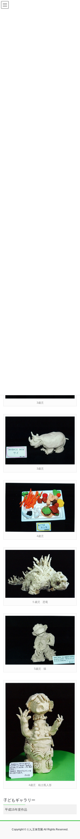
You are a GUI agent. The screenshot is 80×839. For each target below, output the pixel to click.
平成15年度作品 (16, 809)
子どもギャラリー (19, 800)
